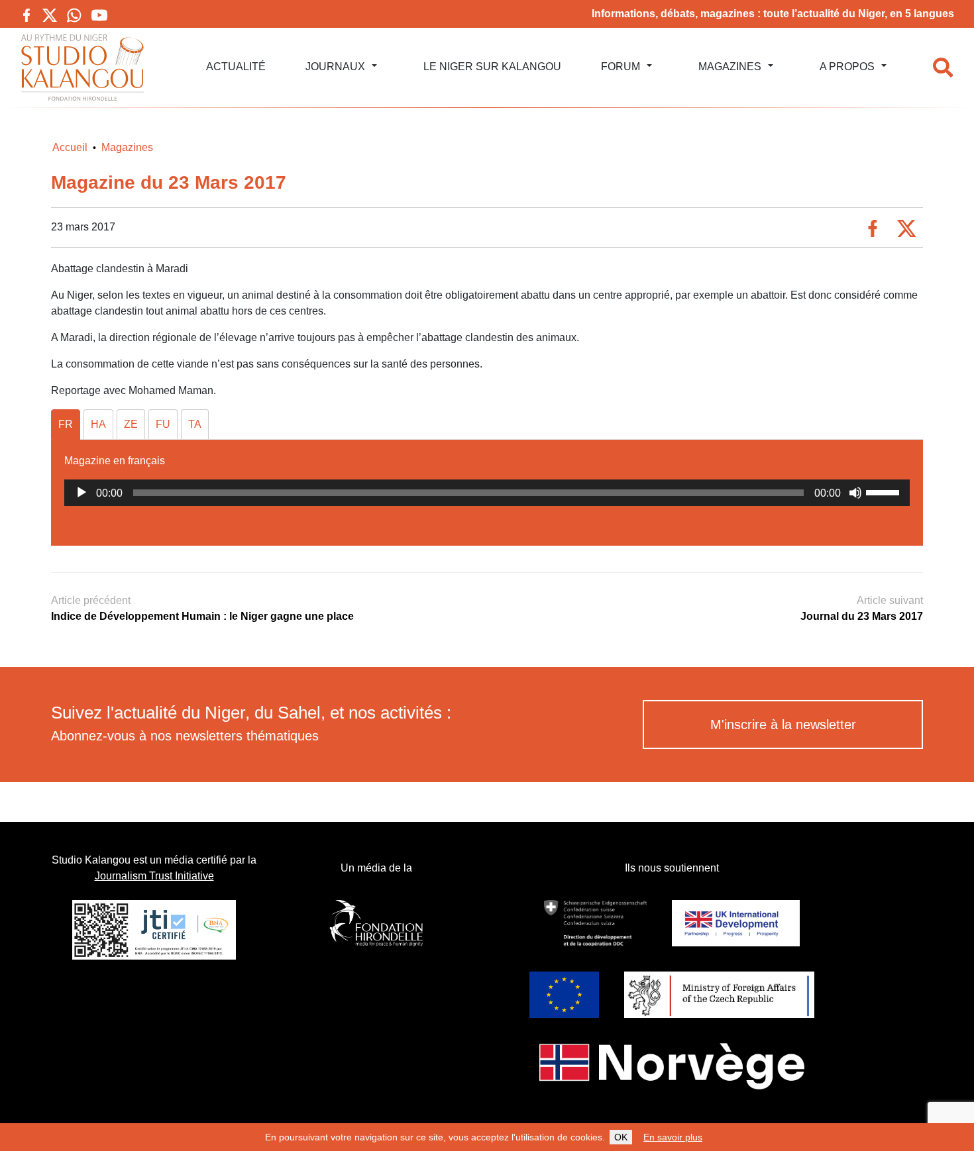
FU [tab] (163, 424)
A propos (847, 66)
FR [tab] (65, 424)
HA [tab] (98, 424)
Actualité (236, 66)
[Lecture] (81, 492)
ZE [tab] (131, 424)
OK (620, 1137)
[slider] (884, 491)
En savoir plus (672, 1137)
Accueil (69, 147)
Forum (620, 66)
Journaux (335, 66)
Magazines (729, 66)
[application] (487, 492)
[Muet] (855, 492)
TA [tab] (194, 424)
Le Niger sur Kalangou (492, 66)
